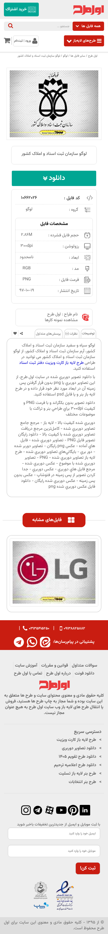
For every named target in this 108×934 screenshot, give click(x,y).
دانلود (57, 178)
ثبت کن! (88, 868)
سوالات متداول (84, 665)
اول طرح (93, 56)
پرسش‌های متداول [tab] (48, 333)
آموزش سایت (26, 665)
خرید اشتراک (16, 9)
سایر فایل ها (78, 56)
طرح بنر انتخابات (82, 782)
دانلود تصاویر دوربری (79, 748)
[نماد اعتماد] (54, 896)
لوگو (65, 56)
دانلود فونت (84, 673)
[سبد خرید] (7, 42)
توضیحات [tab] (88, 333)
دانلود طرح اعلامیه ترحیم (75, 765)
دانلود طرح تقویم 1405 (77, 757)
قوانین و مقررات (54, 665)
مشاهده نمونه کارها (61, 320)
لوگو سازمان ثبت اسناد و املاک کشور (39, 56)
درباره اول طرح (58, 673)
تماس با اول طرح (28, 673)
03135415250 (39, 628)
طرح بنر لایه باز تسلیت (77, 773)
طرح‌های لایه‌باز (84, 41)
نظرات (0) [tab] (71, 333)
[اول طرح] (88, 10)
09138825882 (74, 629)
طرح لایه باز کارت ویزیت (76, 740)
